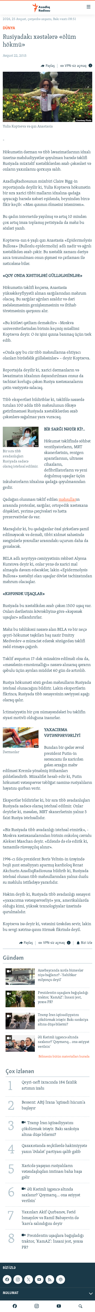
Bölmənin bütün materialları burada (64, 1056)
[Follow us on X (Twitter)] (28, 1279)
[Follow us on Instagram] (17, 1279)
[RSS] (49, 1279)
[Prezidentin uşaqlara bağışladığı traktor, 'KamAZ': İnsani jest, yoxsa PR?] (20, 999)
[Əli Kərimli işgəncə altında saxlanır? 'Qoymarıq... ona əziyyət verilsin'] (20, 1043)
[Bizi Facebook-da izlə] (15, 1306)
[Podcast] (60, 1279)
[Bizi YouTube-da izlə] (59, 1306)
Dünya (9, 28)
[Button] (48, 66)
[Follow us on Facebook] (7, 1279)
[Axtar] (80, 1306)
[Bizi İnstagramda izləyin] (37, 1306)
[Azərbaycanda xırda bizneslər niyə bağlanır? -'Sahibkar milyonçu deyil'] (20, 976)
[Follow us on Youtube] (39, 1279)
